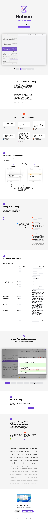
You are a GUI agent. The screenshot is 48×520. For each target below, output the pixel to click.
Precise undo (26, 383)
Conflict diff (8, 383)
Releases (36, 1)
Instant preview (19, 383)
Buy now (17, 511)
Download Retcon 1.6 (24, 27)
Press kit (26, 518)
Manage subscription (15, 518)
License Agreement (34, 518)
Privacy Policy (29, 518)
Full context (14, 383)
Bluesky (23, 518)
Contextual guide (33, 383)
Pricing (32, 1)
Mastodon (20, 518)
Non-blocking (40, 383)
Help (39, 1)
